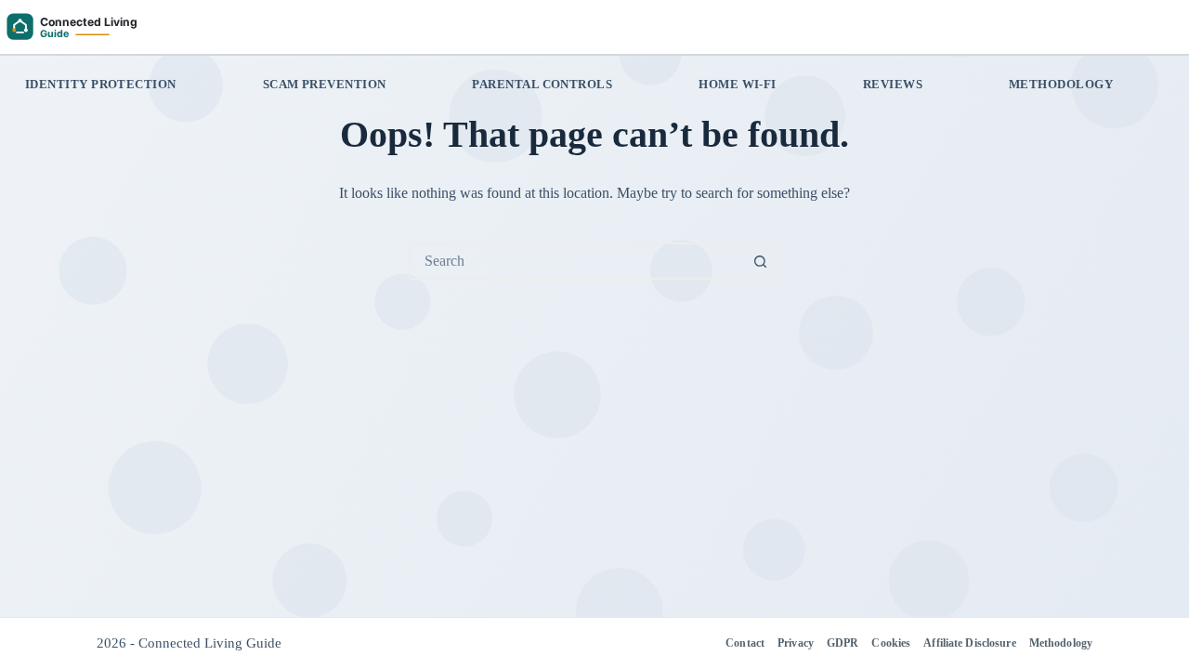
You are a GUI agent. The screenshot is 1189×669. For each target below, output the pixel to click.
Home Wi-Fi (738, 84)
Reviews (892, 84)
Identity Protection (100, 84)
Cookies (890, 642)
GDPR (842, 642)
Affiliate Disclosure (969, 642)
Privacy (795, 642)
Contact (744, 642)
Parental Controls (542, 84)
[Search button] (759, 261)
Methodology (1061, 84)
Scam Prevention (324, 84)
